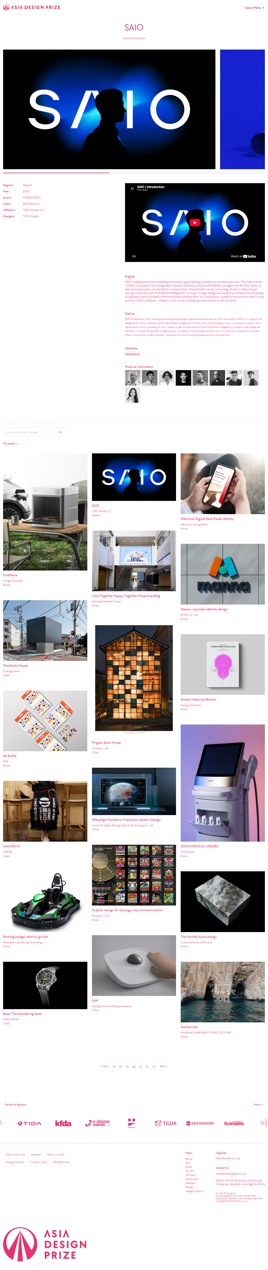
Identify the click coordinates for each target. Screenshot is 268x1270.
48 (120, 1066)
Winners (190, 1175)
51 (140, 1066)
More (257, 1104)
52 (147, 1066)
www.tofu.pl (132, 353)
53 (153, 1066)
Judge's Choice (194, 1191)
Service (189, 1171)
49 (127, 1066)
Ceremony (191, 1179)
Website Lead (61, 1162)
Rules (188, 1167)
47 (114, 1066)
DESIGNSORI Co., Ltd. (228, 1158)
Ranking (189, 1183)
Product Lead (39, 1162)
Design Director (15, 1162)
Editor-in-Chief (55, 1154)
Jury (187, 1163)
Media (189, 1187)
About (188, 1158)
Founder (36, 1154)
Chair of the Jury (15, 1154)
